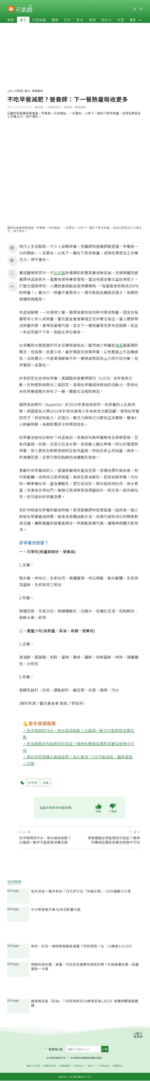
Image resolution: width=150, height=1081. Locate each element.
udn (9, 91)
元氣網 (18, 91)
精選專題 (65, 1066)
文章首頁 (104, 1066)
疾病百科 (79, 1066)
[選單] (140, 8)
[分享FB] (11, 247)
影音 (79, 19)
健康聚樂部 (49, 1066)
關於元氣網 (33, 1066)
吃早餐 (59, 272)
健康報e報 (55, 1049)
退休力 (106, 19)
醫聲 (133, 19)
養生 (23, 19)
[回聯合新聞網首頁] (11, 9)
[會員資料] (135, 8)
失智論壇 (39, 19)
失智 (120, 19)
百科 (67, 19)
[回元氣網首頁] (24, 9)
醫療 (55, 19)
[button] (140, 19)
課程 (92, 19)
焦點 (10, 19)
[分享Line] (11, 260)
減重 (119, 345)
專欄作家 (118, 1066)
